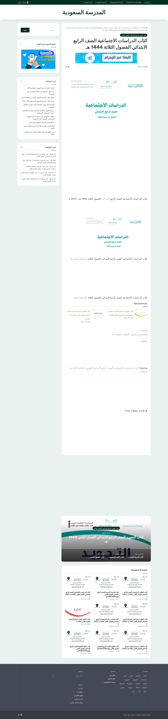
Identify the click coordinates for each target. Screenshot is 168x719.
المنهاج (145, 687)
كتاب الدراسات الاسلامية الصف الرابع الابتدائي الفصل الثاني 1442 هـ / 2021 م (77, 594)
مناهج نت (80, 692)
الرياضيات (144, 680)
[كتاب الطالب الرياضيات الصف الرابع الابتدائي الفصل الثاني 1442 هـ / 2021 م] (134, 583)
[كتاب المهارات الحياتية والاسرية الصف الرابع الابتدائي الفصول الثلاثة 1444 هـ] (141, 313)
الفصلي (138, 683)
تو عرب (80, 688)
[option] (106, 539)
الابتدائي (106, 198)
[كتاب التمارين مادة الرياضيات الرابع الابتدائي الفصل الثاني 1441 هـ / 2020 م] (106, 610)
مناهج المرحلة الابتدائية (134, 2)
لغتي (133, 691)
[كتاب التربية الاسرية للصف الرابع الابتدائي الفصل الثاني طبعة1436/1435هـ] (106, 583)
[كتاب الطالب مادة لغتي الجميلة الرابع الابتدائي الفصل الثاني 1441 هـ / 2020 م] (134, 610)
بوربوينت (130, 687)
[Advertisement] (106, 145)
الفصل (145, 683)
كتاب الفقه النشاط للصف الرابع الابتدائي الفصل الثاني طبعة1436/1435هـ (80, 648)
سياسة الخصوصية (109, 682)
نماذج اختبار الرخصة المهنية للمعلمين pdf (41, 88)
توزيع (145, 691)
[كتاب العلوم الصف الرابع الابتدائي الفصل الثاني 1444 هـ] (77, 610)
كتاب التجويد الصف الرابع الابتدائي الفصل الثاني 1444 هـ (106, 539)
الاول (131, 676)
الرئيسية (147, 2)
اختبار (145, 676)
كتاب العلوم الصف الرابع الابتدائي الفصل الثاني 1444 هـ (79, 620)
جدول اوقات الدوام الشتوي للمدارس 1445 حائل (38, 101)
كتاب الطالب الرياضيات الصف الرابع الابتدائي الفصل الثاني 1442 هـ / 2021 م (134, 594)
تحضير (122, 687)
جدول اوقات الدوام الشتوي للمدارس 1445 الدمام (38, 97)
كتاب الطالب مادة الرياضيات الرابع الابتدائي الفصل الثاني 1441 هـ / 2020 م (134, 648)
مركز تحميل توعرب (76, 702)
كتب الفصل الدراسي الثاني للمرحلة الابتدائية (106, 28)
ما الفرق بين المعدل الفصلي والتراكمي (42, 122)
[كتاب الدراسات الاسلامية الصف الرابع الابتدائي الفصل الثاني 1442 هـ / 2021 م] (77, 583)
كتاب (139, 691)
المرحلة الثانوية (102, 2)
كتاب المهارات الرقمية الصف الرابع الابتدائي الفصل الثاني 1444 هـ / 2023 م (78, 315)
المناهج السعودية (79, 258)
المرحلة (122, 683)
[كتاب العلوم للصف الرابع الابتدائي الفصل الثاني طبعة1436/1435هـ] (106, 637)
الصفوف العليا (80, 297)
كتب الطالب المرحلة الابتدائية (130, 28)
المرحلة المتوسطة (117, 2)
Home (143, 28)
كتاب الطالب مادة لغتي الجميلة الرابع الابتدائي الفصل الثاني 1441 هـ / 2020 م (134, 621)
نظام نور (112, 675)
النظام (137, 687)
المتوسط (129, 683)
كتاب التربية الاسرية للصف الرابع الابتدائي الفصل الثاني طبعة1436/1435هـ (108, 594)
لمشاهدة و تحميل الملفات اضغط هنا (129, 334)
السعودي (135, 680)
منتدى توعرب (78, 699)
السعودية (126, 680)
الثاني (125, 676)
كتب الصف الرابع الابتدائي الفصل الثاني (78, 28)
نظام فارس (111, 678)
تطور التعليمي (78, 695)
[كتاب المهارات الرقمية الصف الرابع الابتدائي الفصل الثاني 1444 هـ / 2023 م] (98, 313)
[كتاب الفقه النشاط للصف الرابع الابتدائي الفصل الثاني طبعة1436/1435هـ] (77, 637)
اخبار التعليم (88, 2)
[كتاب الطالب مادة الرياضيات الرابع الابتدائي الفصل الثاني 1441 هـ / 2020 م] (134, 637)
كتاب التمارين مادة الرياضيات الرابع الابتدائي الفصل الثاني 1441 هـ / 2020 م (106, 621)
